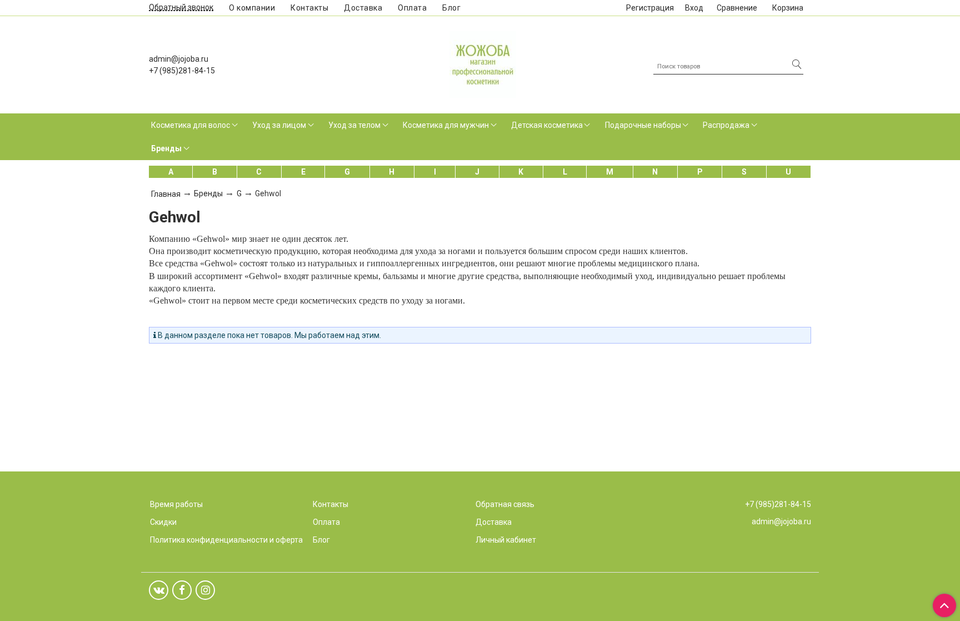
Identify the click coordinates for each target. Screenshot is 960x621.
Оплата (412, 7)
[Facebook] (182, 590)
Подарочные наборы (643, 125)
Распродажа (726, 125)
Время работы (176, 504)
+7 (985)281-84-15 (182, 70)
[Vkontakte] (158, 590)
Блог (451, 7)
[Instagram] (205, 590)
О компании (252, 7)
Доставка (363, 7)
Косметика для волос (190, 125)
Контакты (309, 7)
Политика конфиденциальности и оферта (226, 539)
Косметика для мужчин (446, 125)
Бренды (166, 148)
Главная (166, 194)
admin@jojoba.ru (178, 58)
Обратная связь (505, 504)
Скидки (163, 522)
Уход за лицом (279, 125)
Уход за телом (354, 125)
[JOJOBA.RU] (482, 63)
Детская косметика (547, 125)
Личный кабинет (506, 539)
